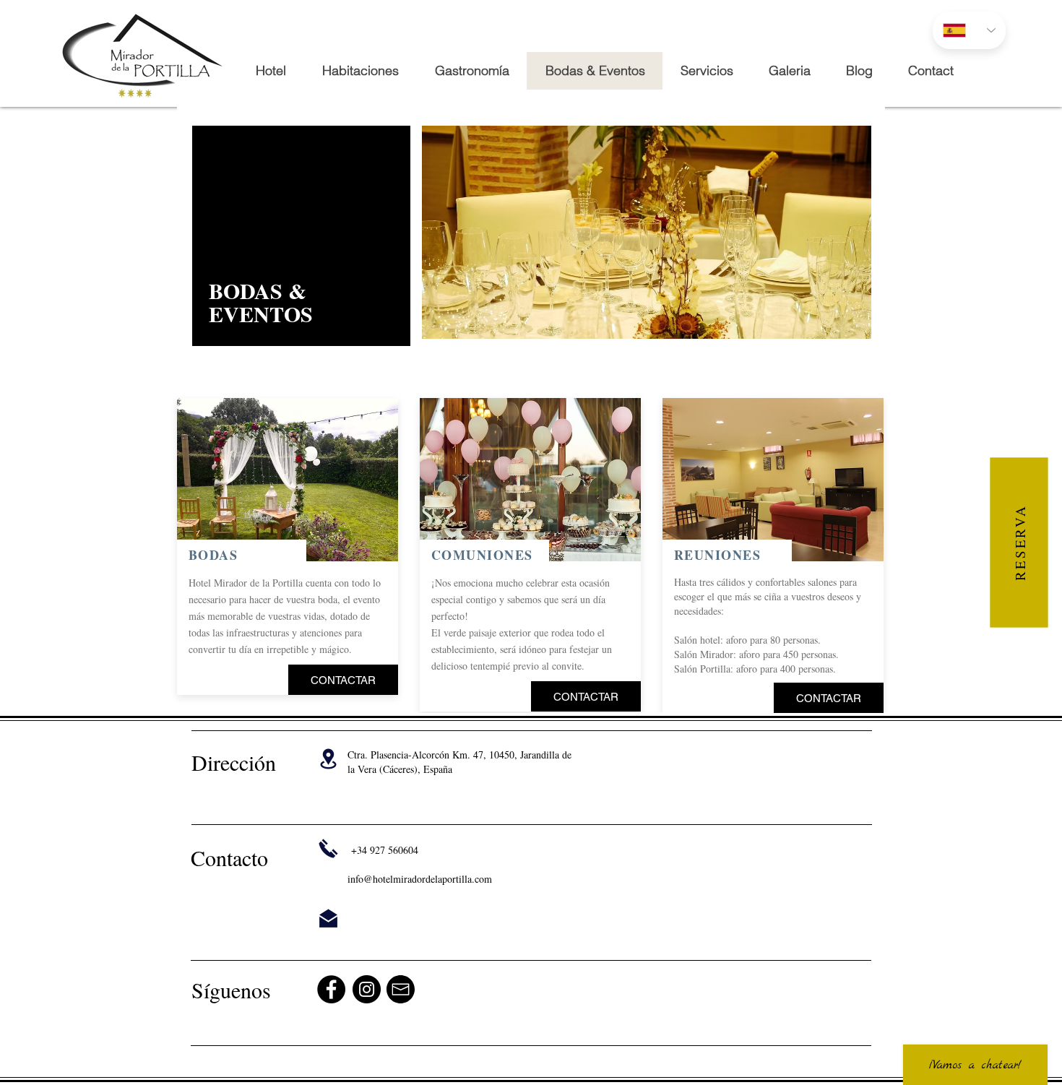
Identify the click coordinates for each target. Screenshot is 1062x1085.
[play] (368, 548)
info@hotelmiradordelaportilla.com (419, 879)
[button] (287, 479)
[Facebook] (331, 989)
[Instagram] (367, 989)
